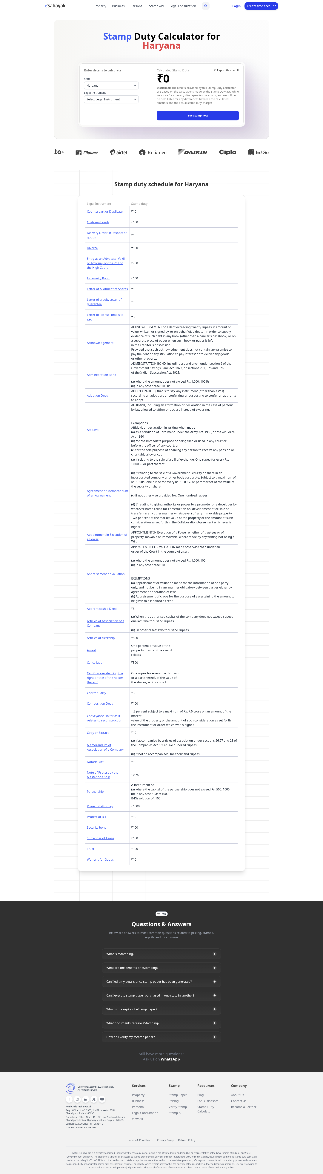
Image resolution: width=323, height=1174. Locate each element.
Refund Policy (186, 1140)
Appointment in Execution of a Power (107, 537)
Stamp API (156, 6)
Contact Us (239, 1101)
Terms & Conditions (140, 1140)
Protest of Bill (96, 817)
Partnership (95, 792)
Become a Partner (243, 1107)
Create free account (261, 6)
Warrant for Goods (100, 859)
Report (228, 70)
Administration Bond (101, 375)
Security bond (97, 827)
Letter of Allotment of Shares (107, 289)
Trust (90, 849)
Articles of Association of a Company (105, 623)
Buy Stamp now (198, 115)
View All (137, 1119)
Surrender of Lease (100, 838)
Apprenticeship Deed (102, 609)
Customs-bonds (98, 222)
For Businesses (208, 1101)
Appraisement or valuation (106, 574)
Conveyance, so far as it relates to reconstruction (104, 718)
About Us (237, 1095)
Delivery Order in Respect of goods (107, 235)
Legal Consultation (183, 6)
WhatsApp (170, 1059)
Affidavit (93, 430)
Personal (137, 6)
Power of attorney (100, 806)
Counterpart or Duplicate (105, 211)
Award (91, 650)
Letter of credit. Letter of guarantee (104, 302)
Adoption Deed (97, 395)
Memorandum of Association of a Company (105, 747)
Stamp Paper (178, 1095)
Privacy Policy (165, 1140)
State (87, 79)
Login (236, 6)
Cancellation (95, 662)
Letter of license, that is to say (105, 317)
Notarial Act (95, 762)
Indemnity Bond (98, 278)
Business (118, 6)
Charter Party (96, 693)
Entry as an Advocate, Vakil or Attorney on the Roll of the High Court (106, 263)
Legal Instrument (95, 92)
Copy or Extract (98, 733)
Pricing (174, 1101)
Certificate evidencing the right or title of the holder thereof (105, 677)
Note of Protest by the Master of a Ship (102, 774)
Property (100, 6)
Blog (200, 1095)
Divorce (92, 248)
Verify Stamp (178, 1107)
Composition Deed (100, 703)
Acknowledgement (100, 343)
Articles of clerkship (101, 638)
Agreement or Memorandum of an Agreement (107, 493)
